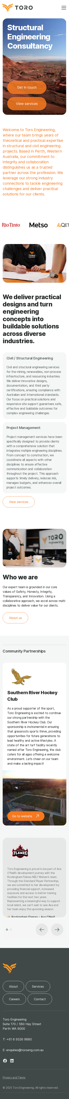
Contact (40, 999)
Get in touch (27, 87)
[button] (63, 7)
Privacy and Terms (14, 1077)
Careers (14, 999)
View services (27, 104)
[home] (17, 8)
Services (38, 986)
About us (15, 618)
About (13, 986)
